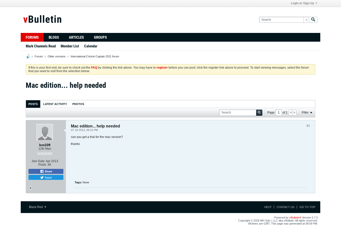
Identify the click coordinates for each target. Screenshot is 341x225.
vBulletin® (295, 217)
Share (48, 171)
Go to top (307, 207)
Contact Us (285, 207)
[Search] (313, 20)
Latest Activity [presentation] (55, 104)
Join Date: (38, 161)
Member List (70, 46)
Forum (39, 56)
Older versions (57, 56)
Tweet (48, 177)
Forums (32, 37)
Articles (76, 37)
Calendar (90, 46)
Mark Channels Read (41, 46)
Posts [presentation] (33, 104)
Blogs (54, 37)
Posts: (42, 164)
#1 (308, 125)
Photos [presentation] (78, 104)
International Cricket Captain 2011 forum (95, 56)
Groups (100, 37)
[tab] (33, 104)
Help (267, 207)
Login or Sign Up (302, 3)
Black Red (36, 207)
